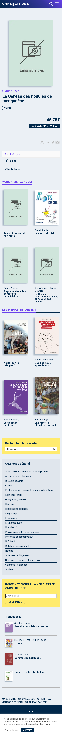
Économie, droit (13, 494)
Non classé (11, 527)
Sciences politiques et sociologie (23, 560)
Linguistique (11, 513)
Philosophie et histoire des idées (22, 532)
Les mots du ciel (44, 233)
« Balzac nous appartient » (43, 364)
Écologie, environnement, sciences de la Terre (29, 490)
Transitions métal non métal (14, 234)
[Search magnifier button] (54, 449)
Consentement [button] (12, 730)
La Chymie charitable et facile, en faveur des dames (46, 298)
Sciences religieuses (16, 564)
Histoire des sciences (17, 508)
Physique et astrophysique (19, 536)
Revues (9, 550)
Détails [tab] (10, 161)
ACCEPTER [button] (27, 730)
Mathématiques (13, 522)
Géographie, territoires (17, 499)
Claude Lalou (12, 91)
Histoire (9, 504)
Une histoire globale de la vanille (46, 424)
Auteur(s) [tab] (12, 154)
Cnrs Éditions (11, 698)
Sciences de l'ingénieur (17, 555)
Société (9, 569)
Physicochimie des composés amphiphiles (15, 294)
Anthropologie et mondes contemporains (26, 471)
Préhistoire (11, 541)
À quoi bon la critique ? (11, 364)
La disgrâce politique (11, 424)
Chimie (7, 108)
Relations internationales (18, 546)
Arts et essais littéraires (18, 476)
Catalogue (28, 698)
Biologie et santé (14, 480)
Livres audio (11, 518)
